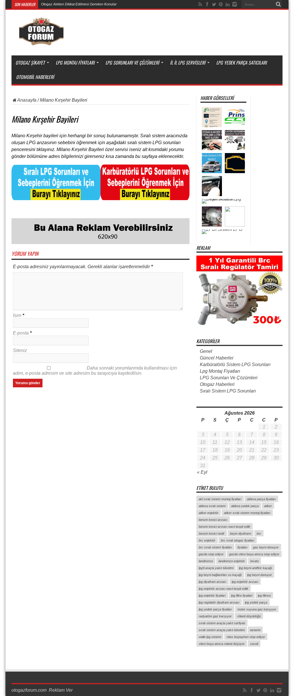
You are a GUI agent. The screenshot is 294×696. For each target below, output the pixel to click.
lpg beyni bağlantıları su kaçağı (220, 575)
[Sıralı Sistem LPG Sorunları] (55, 198)
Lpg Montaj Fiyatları (220, 371)
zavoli (254, 643)
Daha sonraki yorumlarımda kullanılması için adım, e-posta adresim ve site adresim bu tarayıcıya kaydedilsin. (95, 371)
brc (259, 533)
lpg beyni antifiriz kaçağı (255, 568)
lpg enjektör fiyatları (212, 595)
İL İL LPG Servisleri (187, 62)
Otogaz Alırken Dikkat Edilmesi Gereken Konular (79, 4)
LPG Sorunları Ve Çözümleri (132, 62)
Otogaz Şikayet (30, 62)
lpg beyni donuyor (259, 575)
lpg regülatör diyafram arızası (219, 602)
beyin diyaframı (240, 533)
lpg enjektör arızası (245, 581)
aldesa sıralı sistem (212, 506)
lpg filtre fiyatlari (241, 595)
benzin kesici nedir (212, 533)
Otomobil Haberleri (35, 77)
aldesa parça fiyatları (261, 499)
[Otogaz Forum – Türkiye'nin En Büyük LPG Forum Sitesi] (41, 41)
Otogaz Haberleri (217, 384)
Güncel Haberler (216, 357)
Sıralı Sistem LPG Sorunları (228, 390)
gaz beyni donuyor (266, 547)
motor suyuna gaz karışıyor (256, 609)
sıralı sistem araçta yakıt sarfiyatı (222, 623)
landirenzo (206, 561)
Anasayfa (26, 100)
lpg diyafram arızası (212, 581)
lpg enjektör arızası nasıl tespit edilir (223, 588)
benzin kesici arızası (213, 519)
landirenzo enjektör (231, 561)
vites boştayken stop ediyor (246, 637)
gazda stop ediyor (211, 554)
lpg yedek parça (256, 602)
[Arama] (278, 4)
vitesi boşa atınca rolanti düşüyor (222, 643)
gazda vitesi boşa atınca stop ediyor (254, 554)
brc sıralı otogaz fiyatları (237, 540)
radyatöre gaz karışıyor (215, 616)
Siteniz (20, 350)
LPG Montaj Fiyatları (75, 62)
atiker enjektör (208, 513)
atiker (268, 506)
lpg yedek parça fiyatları (215, 609)
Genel (206, 351)
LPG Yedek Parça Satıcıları (241, 62)
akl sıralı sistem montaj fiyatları (220, 499)
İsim (17, 315)
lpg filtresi (264, 595)
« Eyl (202, 472)
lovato (254, 561)
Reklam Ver (61, 690)
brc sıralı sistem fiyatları (215, 547)
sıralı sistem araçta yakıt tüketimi (222, 630)
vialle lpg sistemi (210, 637)
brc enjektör (207, 540)
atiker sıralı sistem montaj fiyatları (247, 513)
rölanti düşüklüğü (249, 616)
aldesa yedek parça (245, 506)
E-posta (21, 332)
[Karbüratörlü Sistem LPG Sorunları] (144, 198)
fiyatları (242, 547)
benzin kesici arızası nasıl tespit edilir (224, 526)
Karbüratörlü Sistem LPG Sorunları (235, 364)
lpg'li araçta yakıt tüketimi (216, 568)
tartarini (255, 630)
